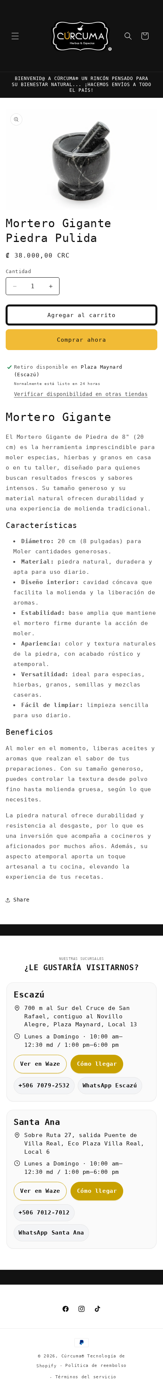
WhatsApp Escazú (110, 1085)
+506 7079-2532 (44, 1085)
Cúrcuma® (73, 1356)
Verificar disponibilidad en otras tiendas (81, 394)
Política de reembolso (96, 1365)
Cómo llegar (97, 1063)
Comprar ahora (81, 339)
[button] (15, 36)
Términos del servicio (86, 1376)
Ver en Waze (40, 1063)
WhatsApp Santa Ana (51, 1232)
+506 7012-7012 (44, 1212)
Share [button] (21, 900)
